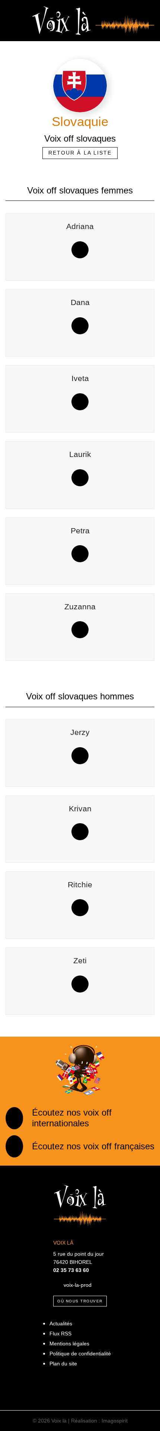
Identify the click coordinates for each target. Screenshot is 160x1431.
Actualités (60, 1323)
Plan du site (63, 1364)
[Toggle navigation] (13, 20)
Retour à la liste (80, 153)
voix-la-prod (78, 1285)
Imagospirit (115, 1421)
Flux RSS (60, 1333)
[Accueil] (93, 20)
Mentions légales (69, 1343)
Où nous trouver (80, 1301)
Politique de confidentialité (80, 1354)
